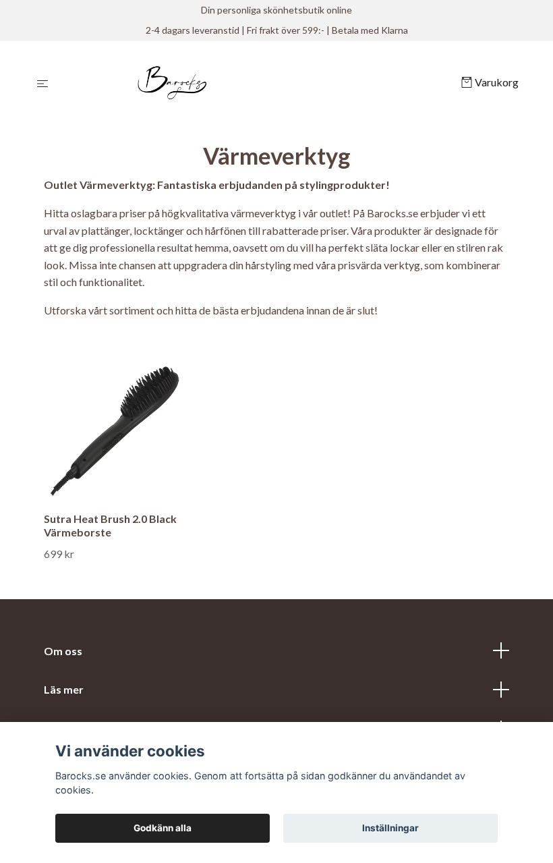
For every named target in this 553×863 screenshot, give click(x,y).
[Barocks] (257, 83)
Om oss (63, 650)
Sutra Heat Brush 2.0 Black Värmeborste (110, 525)
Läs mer (64, 689)
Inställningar (390, 828)
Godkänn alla (163, 828)
